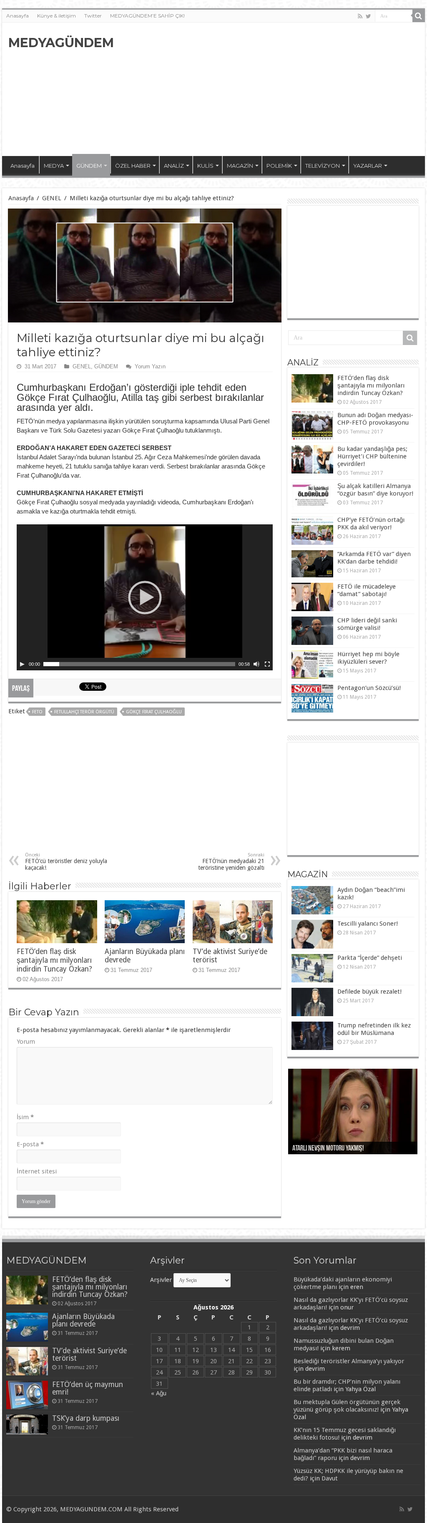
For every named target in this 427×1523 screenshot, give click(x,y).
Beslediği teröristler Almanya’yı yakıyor (349, 1361)
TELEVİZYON (322, 165)
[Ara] (418, 16)
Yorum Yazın (150, 366)
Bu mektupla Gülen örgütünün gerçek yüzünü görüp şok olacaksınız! (347, 1405)
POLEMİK (279, 165)
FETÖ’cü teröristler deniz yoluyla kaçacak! (66, 861)
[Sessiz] (256, 664)
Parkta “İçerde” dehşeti (369, 958)
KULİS (205, 165)
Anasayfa (17, 16)
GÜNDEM (89, 165)
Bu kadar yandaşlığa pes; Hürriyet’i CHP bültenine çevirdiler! (372, 456)
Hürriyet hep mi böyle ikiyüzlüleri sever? (368, 657)
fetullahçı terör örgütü (84, 712)
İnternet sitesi (37, 1171)
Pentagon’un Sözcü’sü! (369, 688)
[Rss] (360, 16)
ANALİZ (174, 165)
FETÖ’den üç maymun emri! (87, 1388)
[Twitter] (368, 16)
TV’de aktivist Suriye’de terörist (89, 1354)
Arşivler (161, 1280)
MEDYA (54, 165)
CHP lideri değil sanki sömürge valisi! (367, 624)
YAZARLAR (367, 165)
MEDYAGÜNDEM (61, 42)
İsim (25, 1117)
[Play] (22, 664)
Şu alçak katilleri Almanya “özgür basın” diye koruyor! (375, 489)
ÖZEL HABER (133, 165)
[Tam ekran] (267, 664)
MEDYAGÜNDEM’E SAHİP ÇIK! (147, 16)
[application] (145, 597)
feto (37, 712)
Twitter (93, 16)
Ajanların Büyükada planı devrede (83, 1320)
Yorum (26, 1041)
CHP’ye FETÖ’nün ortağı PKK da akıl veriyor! (370, 523)
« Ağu (158, 1393)
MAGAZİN (240, 165)
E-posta (30, 1144)
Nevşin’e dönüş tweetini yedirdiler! (335, 1149)
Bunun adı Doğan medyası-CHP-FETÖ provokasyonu (375, 418)
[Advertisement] (267, 89)
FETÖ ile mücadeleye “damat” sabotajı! (366, 590)
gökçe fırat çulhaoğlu (154, 712)
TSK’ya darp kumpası (85, 1418)
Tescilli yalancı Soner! (367, 923)
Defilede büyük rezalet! (369, 991)
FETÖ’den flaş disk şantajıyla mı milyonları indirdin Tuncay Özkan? (54, 960)
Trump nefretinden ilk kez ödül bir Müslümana (374, 1029)
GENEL (51, 198)
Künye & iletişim (56, 16)
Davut (330, 1478)
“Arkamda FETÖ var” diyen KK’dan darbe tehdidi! (374, 557)
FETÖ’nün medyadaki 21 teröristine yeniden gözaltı (231, 861)
